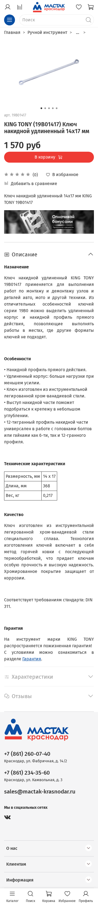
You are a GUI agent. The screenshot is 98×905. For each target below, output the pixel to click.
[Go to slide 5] (56, 108)
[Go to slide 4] (53, 108)
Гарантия (31, 658)
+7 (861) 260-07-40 (27, 754)
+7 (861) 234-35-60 (27, 772)
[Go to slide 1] (41, 108)
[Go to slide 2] (45, 108)
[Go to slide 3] (49, 108)
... (77, 32)
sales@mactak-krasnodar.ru (39, 791)
